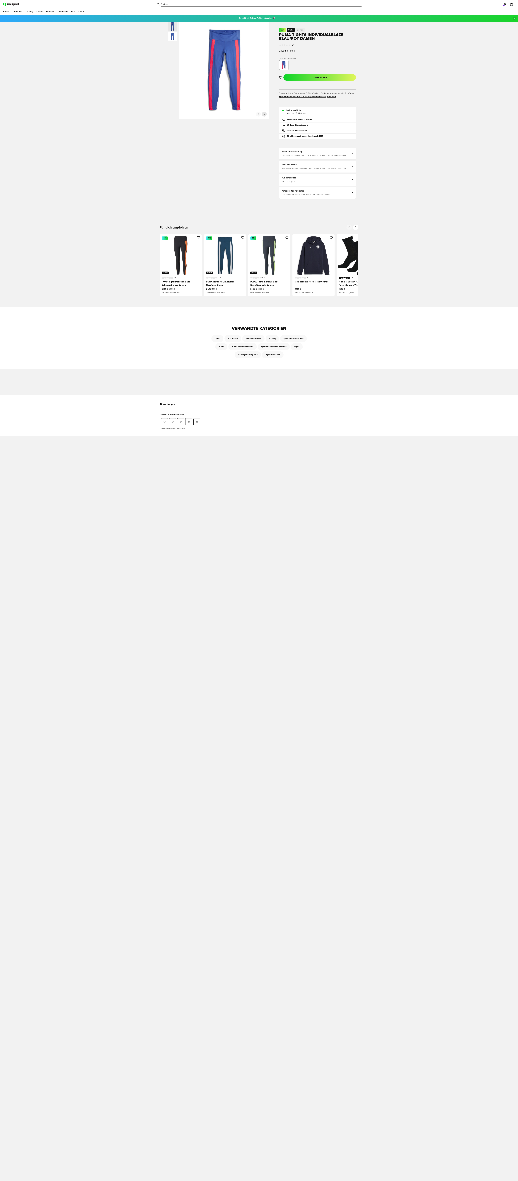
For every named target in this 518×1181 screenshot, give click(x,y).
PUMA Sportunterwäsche (242, 347)
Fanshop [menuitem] (18, 12)
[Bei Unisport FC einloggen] (505, 4)
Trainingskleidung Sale (248, 355)
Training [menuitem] (29, 12)
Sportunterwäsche (253, 339)
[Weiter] (264, 114)
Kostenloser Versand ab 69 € (300, 119)
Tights (296, 347)
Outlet (217, 339)
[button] (172, 37)
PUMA (221, 347)
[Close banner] (514, 18)
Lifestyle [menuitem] (50, 12)
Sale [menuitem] (73, 12)
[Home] (11, 4)
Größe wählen (320, 77)
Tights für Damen (272, 355)
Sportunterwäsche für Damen (274, 347)
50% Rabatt (233, 339)
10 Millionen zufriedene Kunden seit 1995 (305, 136)
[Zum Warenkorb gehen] (511, 4)
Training (272, 339)
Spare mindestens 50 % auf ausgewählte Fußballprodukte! (307, 97)
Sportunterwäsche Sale (293, 339)
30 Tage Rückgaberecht (297, 125)
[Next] (355, 227)
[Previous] (349, 227)
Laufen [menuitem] (39, 12)
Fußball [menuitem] (7, 12)
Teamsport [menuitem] (63, 12)
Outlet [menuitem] (81, 12)
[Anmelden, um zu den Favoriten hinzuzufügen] (280, 77)
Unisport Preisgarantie (297, 131)
